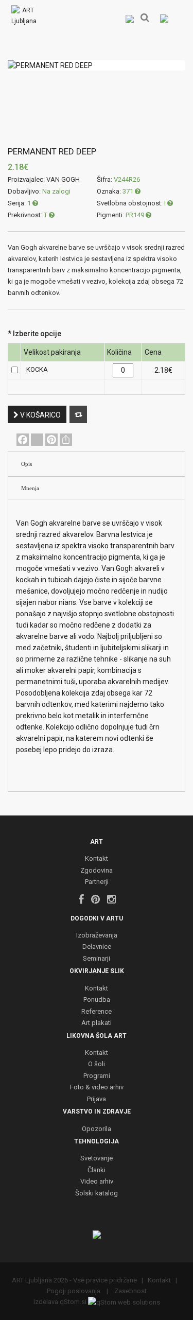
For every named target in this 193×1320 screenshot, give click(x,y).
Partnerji (97, 882)
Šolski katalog (96, 1193)
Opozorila (96, 1129)
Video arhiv (96, 1182)
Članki (96, 1170)
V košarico (40, 415)
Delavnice (96, 947)
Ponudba (96, 1000)
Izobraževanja (96, 935)
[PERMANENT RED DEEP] (96, 65)
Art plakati (96, 1023)
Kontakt (96, 859)
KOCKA (37, 369)
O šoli (96, 1064)
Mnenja (30, 488)
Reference (96, 1012)
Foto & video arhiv (97, 1087)
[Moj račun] (129, 18)
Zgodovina (96, 871)
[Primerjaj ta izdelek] (78, 414)
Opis (26, 464)
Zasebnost (130, 1291)
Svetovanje (96, 1158)
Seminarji (96, 959)
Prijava (96, 1099)
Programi (96, 1076)
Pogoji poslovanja (74, 1291)
